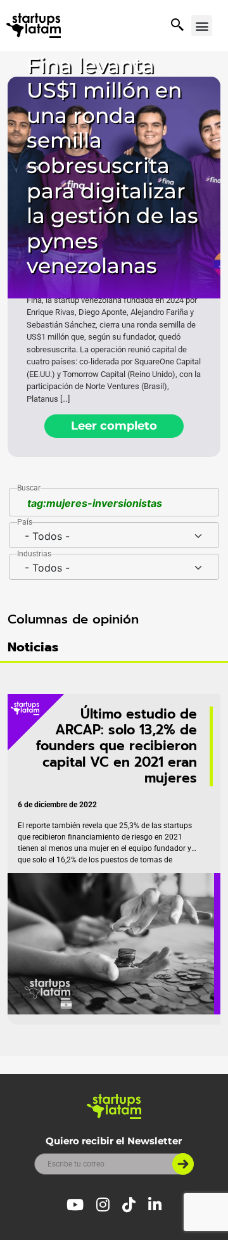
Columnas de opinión (73, 619)
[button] (201, 25)
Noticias (33, 646)
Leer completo (114, 426)
